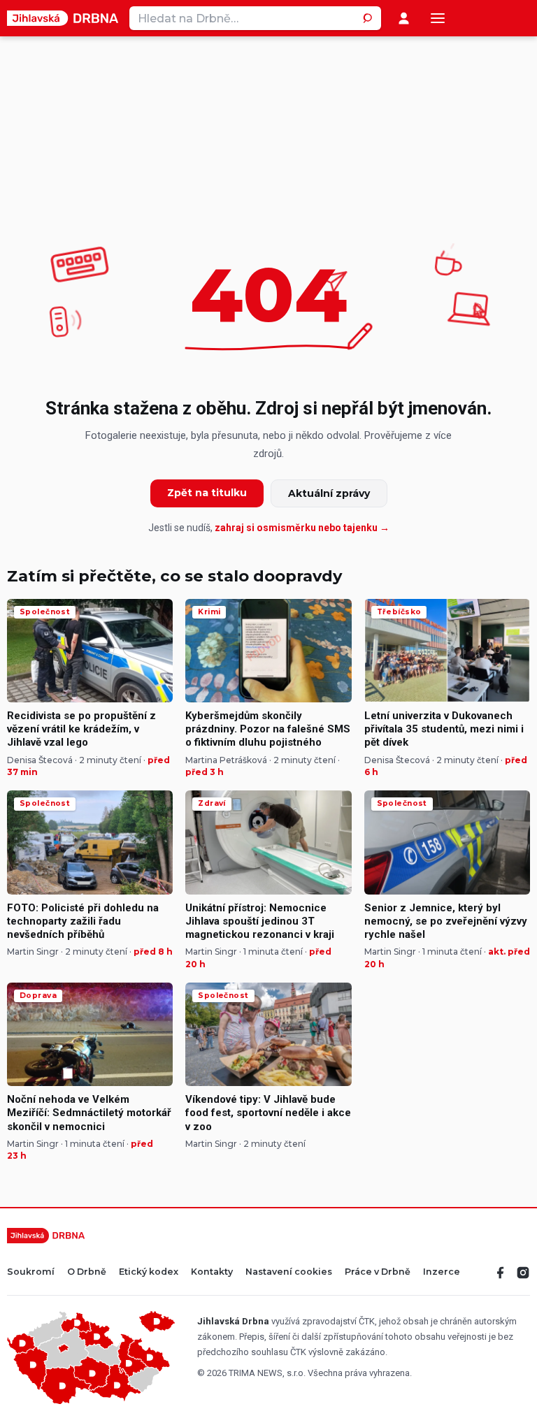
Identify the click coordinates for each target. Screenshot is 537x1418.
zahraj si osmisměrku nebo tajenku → (302, 527)
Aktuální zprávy (329, 493)
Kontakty (212, 1272)
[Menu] (438, 18)
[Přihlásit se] (403, 18)
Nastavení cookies (288, 1272)
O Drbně (86, 1272)
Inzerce (441, 1272)
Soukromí (31, 1272)
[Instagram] (523, 1273)
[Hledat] (369, 18)
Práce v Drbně (377, 1272)
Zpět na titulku (207, 492)
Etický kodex (148, 1272)
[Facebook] (501, 1273)
